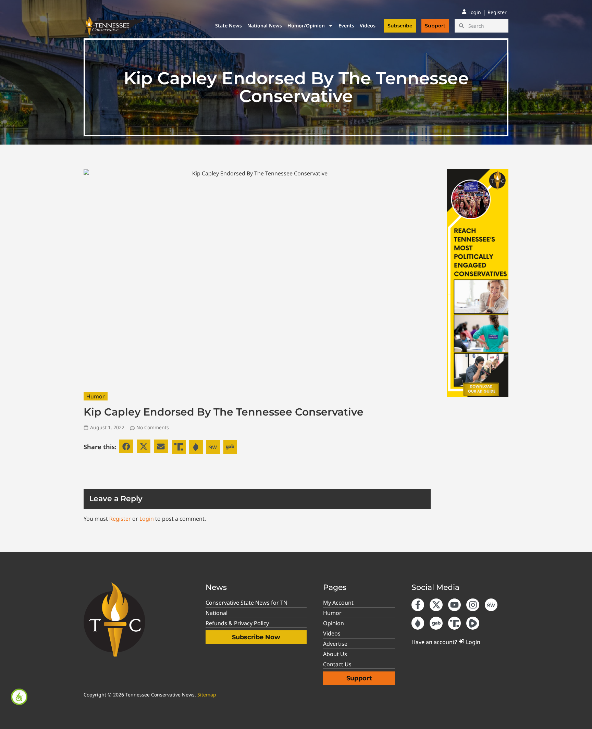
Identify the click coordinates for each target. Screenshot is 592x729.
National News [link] (264, 25)
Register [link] (120, 518)
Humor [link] (95, 396)
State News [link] (228, 25)
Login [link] (146, 518)
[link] (19, 697)
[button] (126, 447)
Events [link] (346, 25)
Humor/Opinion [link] (306, 25)
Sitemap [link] (206, 694)
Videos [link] (367, 25)
